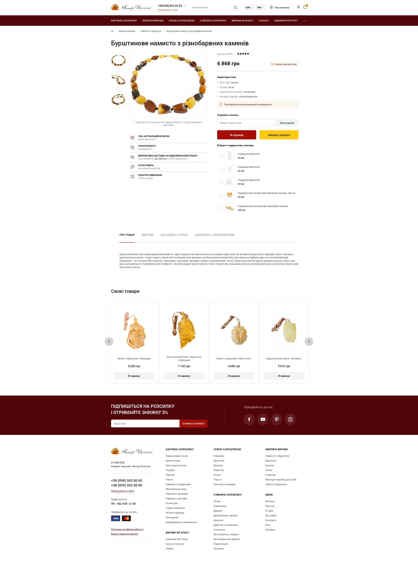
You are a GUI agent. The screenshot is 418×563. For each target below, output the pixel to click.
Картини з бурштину (124, 20)
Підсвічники (221, 543)
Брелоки (218, 520)
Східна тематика (175, 507)
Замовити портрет (286, 20)
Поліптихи (172, 503)
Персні (217, 479)
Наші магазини (282, 7)
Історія (269, 510)
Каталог (270, 501)
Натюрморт (172, 517)
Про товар (127, 235)
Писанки (219, 548)
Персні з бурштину (276, 484)
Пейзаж (170, 474)
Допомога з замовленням (214, 235)
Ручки (217, 501)
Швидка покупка (279, 135)
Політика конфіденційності (127, 529)
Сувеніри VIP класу (177, 539)
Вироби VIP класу (242, 20)
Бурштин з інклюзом (226, 524)
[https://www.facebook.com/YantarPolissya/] (249, 419)
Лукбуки (270, 529)
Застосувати (287, 123)
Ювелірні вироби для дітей (280, 479)
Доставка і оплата (174, 235)
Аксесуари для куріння (227, 539)
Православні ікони (177, 455)
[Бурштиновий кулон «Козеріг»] (284, 330)
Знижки (264, 20)
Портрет (170, 470)
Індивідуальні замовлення (181, 522)
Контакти (270, 520)
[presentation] (109, 341)
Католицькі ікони (176, 465)
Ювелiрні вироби (153, 20)
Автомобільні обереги (226, 534)
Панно (169, 479)
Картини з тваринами (178, 484)
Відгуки (147, 235)
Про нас (270, 506)
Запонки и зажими (224, 484)
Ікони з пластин (175, 543)
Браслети (219, 460)
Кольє (217, 474)
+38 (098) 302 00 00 (126, 480)
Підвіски (219, 470)
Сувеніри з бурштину (213, 20)
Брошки (218, 465)
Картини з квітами (176, 498)
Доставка (270, 515)
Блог (268, 524)
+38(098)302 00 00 (170, 6)
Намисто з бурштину (151, 31)
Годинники (220, 506)
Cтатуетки (219, 529)
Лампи (170, 548)
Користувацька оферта (124, 533)
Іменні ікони (173, 460)
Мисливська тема (176, 489)
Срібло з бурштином (181, 20)
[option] (118, 60)
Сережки (219, 455)
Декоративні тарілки (226, 515)
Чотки (268, 470)
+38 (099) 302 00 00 (126, 485)
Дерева (218, 510)
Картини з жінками (177, 493)
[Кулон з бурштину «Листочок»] (234, 330)
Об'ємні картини (175, 512)
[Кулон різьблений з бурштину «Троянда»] (184, 330)
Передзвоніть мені (167, 10)
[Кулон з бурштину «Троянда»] (134, 330)
